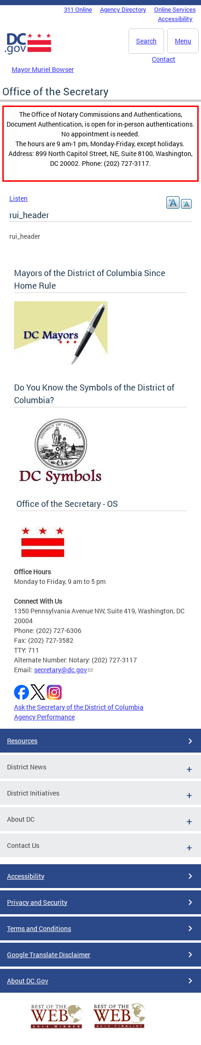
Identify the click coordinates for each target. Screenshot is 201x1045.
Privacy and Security (37, 902)
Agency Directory (123, 9)
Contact (163, 59)
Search (146, 40)
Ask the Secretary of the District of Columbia (79, 707)
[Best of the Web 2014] (56, 1028)
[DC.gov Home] (28, 53)
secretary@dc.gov (60, 669)
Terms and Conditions (39, 928)
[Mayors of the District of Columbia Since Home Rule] (61, 367)
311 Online (78, 9)
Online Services (175, 9)
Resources (22, 740)
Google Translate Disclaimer (48, 954)
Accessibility (175, 18)
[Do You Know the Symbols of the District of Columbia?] (60, 483)
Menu (183, 40)
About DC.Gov (27, 980)
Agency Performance (44, 716)
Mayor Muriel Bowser (43, 69)
